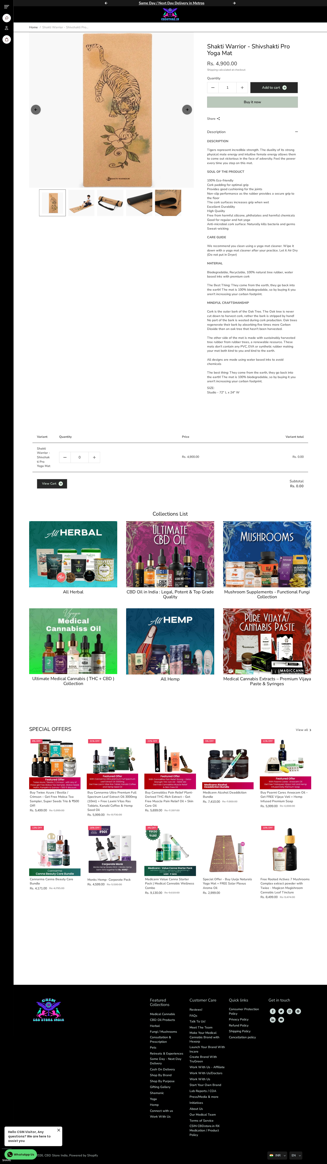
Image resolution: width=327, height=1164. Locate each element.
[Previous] (106, 3)
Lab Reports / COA (203, 1091)
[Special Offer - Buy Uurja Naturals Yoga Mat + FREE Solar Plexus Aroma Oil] (228, 850)
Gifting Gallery (160, 1087)
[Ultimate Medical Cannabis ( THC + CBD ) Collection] (73, 641)
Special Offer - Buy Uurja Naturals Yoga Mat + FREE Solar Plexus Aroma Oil (227, 883)
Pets (153, 1047)
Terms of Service (202, 1121)
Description (216, 132)
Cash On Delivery (162, 1069)
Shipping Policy (239, 1031)
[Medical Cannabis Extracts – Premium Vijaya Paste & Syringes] (267, 641)
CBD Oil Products (162, 1020)
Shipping (212, 70)
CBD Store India (56, 1155)
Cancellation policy (242, 1037)
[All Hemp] (170, 641)
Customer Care (203, 1000)
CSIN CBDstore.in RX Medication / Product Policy (205, 1130)
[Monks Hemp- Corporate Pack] (112, 850)
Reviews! (196, 1010)
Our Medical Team (203, 1115)
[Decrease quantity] (65, 457)
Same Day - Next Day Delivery (165, 1061)
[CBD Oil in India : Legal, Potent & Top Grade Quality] (170, 554)
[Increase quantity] (94, 457)
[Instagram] (289, 1011)
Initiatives (196, 1103)
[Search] (6, 18)
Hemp (154, 1105)
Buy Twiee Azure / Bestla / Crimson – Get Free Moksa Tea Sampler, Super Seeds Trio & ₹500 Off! (54, 799)
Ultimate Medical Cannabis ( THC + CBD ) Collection (73, 681)
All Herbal (73, 592)
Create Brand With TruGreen (203, 1059)
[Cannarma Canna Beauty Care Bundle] (55, 850)
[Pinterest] (298, 1011)
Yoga (153, 1099)
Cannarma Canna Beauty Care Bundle (51, 881)
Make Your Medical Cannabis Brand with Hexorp (204, 1037)
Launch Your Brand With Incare (207, 1049)
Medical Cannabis (162, 1014)
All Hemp (170, 679)
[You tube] (281, 1020)
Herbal (155, 1026)
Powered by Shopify (83, 1155)
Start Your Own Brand (205, 1085)
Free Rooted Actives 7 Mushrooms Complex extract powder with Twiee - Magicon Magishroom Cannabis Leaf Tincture (285, 886)
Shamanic (157, 1093)
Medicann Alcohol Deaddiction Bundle (224, 794)
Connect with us (161, 1111)
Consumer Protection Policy (244, 1011)
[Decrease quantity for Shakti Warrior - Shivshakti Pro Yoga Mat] (213, 87)
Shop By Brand (161, 1075)
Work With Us (160, 1117)
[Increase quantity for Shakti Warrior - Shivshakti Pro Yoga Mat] (242, 87)
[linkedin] (272, 1020)
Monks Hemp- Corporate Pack (109, 880)
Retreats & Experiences (166, 1053)
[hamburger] (7, 7)
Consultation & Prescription (160, 1039)
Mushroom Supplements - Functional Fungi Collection (267, 594)
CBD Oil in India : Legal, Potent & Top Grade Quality (170, 594)
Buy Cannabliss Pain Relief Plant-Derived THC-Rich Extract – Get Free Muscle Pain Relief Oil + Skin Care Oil (169, 799)
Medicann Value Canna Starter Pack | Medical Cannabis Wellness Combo (169, 883)
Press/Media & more (204, 1097)
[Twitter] (281, 1011)
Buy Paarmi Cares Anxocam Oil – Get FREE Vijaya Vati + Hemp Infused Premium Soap (284, 796)
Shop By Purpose (162, 1081)
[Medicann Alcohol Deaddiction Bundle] (228, 763)
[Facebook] (272, 1011)
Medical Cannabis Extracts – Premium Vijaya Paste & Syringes (267, 681)
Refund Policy (238, 1025)
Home (33, 27)
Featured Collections (160, 1002)
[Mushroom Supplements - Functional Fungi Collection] (267, 554)
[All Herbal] (73, 554)
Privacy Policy (238, 1019)
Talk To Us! (197, 1021)
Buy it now (252, 102)
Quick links (238, 1000)
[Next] (234, 3)
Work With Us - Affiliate (207, 1067)
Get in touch (279, 1000)
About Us (196, 1109)
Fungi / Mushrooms (163, 1032)
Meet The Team (201, 1027)
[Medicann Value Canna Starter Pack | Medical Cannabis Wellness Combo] (170, 850)
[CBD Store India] (170, 14)
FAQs (193, 1016)
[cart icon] (6, 39)
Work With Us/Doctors (206, 1073)
